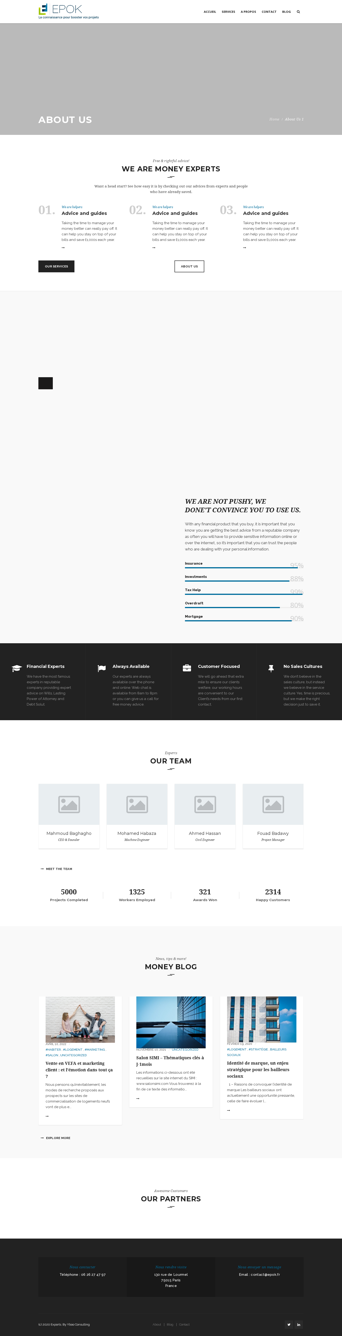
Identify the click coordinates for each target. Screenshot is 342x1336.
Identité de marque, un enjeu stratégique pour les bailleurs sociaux (258, 1070)
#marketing (95, 1049)
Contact (184, 1324)
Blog (170, 1324)
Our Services (56, 266)
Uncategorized (73, 1055)
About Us (189, 266)
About (157, 1324)
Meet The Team (58, 868)
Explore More (57, 1137)
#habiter (53, 1049)
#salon (52, 1055)
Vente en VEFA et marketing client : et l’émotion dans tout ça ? (79, 1070)
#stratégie (258, 1049)
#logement (73, 1049)
